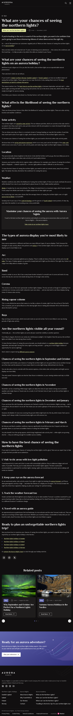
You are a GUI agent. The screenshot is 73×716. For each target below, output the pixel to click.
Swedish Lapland (31, 78)
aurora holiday (9, 46)
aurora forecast (56, 481)
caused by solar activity (23, 124)
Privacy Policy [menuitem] (6, 714)
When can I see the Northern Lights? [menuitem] (47, 698)
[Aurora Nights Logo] (7, 3)
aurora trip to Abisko (8, 197)
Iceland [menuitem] (4, 698)
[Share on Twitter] (14, 557)
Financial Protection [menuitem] (42, 714)
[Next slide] (69, 621)
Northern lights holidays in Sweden (14, 538)
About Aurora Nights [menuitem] (26, 695)
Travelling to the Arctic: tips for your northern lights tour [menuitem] (53, 704)
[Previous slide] (3, 621)
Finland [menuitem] (4, 701)
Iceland (13, 78)
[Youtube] (13, 686)
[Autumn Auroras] (19, 586)
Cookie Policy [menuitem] (16, 714)
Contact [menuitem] (22, 704)
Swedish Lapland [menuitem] (6, 695)
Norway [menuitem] (4, 704)
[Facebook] (10, 686)
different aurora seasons (27, 352)
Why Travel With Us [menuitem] (26, 698)
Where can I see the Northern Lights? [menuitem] (47, 701)
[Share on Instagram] (9, 557)
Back (5, 16)
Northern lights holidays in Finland (14, 542)
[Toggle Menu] (70, 3)
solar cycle (65, 143)
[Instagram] (6, 686)
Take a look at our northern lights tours (37, 224)
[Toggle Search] (66, 3)
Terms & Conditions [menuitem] (28, 714)
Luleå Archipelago (26, 201)
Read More (10, 614)
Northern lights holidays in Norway (14, 547)
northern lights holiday (56, 343)
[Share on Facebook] (4, 557)
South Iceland (48, 201)
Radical (61, 713)
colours (34, 246)
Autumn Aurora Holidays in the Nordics (53, 605)
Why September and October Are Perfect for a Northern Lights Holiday (19, 607)
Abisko (4, 188)
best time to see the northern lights (31, 86)
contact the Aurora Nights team (13, 552)
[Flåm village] (54, 586)
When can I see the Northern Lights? (14, 30)
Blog (6, 600)
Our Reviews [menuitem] (24, 701)
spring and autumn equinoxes (23, 143)
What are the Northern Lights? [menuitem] (45, 695)
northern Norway (21, 78)
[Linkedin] (3, 686)
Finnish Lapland (43, 78)
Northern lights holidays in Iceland (14, 545)
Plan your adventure (10, 654)
